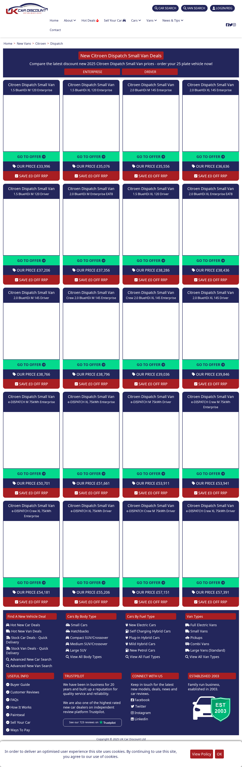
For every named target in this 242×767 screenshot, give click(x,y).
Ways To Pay (19, 730)
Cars (134, 20)
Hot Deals (88, 20)
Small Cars (78, 625)
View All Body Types (85, 656)
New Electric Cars (142, 625)
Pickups (195, 637)
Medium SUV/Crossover (88, 644)
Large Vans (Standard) (207, 650)
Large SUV (77, 650)
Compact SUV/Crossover (88, 637)
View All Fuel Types (144, 656)
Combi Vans (199, 644)
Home (54, 20)
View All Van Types (204, 656)
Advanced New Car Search (30, 659)
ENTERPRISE (92, 71)
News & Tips (171, 20)
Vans (150, 20)
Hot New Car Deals (24, 625)
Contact (55, 30)
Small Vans (198, 631)
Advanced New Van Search (30, 665)
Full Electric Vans (203, 625)
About (68, 20)
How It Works (20, 707)
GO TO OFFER (29, 156)
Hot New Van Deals (25, 631)
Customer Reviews (24, 692)
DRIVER (149, 71)
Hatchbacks (79, 631)
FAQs (13, 699)
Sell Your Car (113, 20)
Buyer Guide (19, 684)
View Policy (201, 754)
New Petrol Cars (142, 650)
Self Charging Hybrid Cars (150, 631)
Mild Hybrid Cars (141, 644)
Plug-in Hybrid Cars (144, 637)
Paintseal (17, 714)
